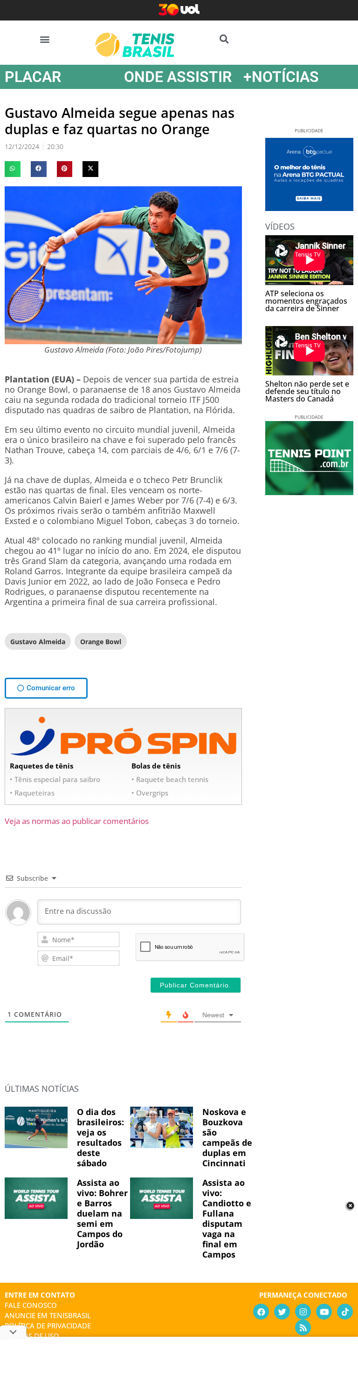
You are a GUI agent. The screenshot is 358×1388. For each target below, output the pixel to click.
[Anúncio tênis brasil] (309, 207)
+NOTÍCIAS (281, 77)
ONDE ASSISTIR (178, 77)
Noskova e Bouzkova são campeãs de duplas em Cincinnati (227, 1137)
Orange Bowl (100, 641)
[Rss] (303, 1327)
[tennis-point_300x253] (309, 491)
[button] (45, 39)
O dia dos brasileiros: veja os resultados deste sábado (100, 1137)
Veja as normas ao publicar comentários (77, 821)
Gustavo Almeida (37, 641)
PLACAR (33, 77)
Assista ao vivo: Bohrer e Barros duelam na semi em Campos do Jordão (102, 1213)
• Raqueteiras (32, 792)
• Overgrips (149, 792)
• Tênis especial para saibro (55, 779)
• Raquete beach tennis (169, 779)
